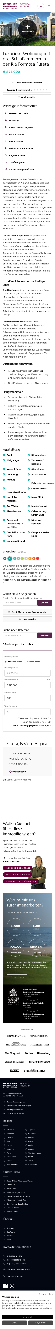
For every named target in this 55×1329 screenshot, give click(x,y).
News (9, 1240)
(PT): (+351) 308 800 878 (16, 1264)
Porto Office (12, 1189)
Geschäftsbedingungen (16, 1102)
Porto (9, 1153)
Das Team (11, 1232)
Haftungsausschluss (15, 1110)
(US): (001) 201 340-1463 (16, 1260)
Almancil (10, 1134)
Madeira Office (13, 1208)
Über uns (10, 1228)
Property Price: (11, 668)
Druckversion (29, 619)
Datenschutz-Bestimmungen (19, 1106)
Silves (30, 1157)
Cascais (10, 1138)
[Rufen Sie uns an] (40, 6)
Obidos (31, 1149)
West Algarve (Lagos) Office (18, 1196)
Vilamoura (32, 1164)
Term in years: (10, 706)
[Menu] (49, 6)
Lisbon (9, 1145)
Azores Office (12, 1212)
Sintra (9, 1161)
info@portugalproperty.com (18, 1269)
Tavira (30, 1161)
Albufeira (10, 1130)
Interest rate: (10, 692)
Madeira (10, 1149)
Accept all (27, 1317)
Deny (14, 1323)
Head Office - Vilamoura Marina (20, 1181)
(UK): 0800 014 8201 (14, 1256)
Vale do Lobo (12, 1164)
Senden (45, 602)
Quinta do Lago (34, 1153)
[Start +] (17, 6)
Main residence (15, 662)
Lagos (30, 1141)
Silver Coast (11, 1157)
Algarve (31, 1130)
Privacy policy (45, 1294)
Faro (8, 1141)
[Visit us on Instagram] (12, 1286)
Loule (30, 1145)
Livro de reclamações (15, 1113)
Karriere (10, 1236)
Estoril (31, 1138)
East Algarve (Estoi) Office (17, 1204)
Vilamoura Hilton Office (16, 1200)
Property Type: (11, 656)
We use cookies (10, 1297)
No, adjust (40, 1323)
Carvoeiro (32, 1134)
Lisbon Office (12, 1185)
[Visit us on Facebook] (5, 1286)
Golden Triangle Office (16, 1192)
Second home (33, 662)
